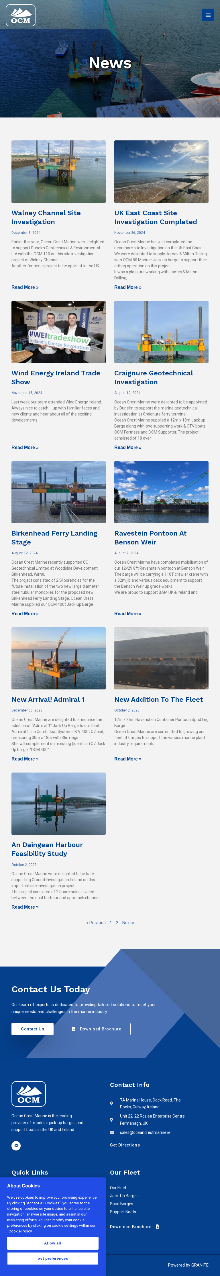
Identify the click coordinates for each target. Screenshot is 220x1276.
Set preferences (53, 1258)
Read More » (25, 287)
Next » (128, 922)
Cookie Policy (20, 1231)
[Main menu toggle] (208, 15)
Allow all (52, 1243)
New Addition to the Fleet (158, 699)
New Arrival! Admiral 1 (48, 699)
